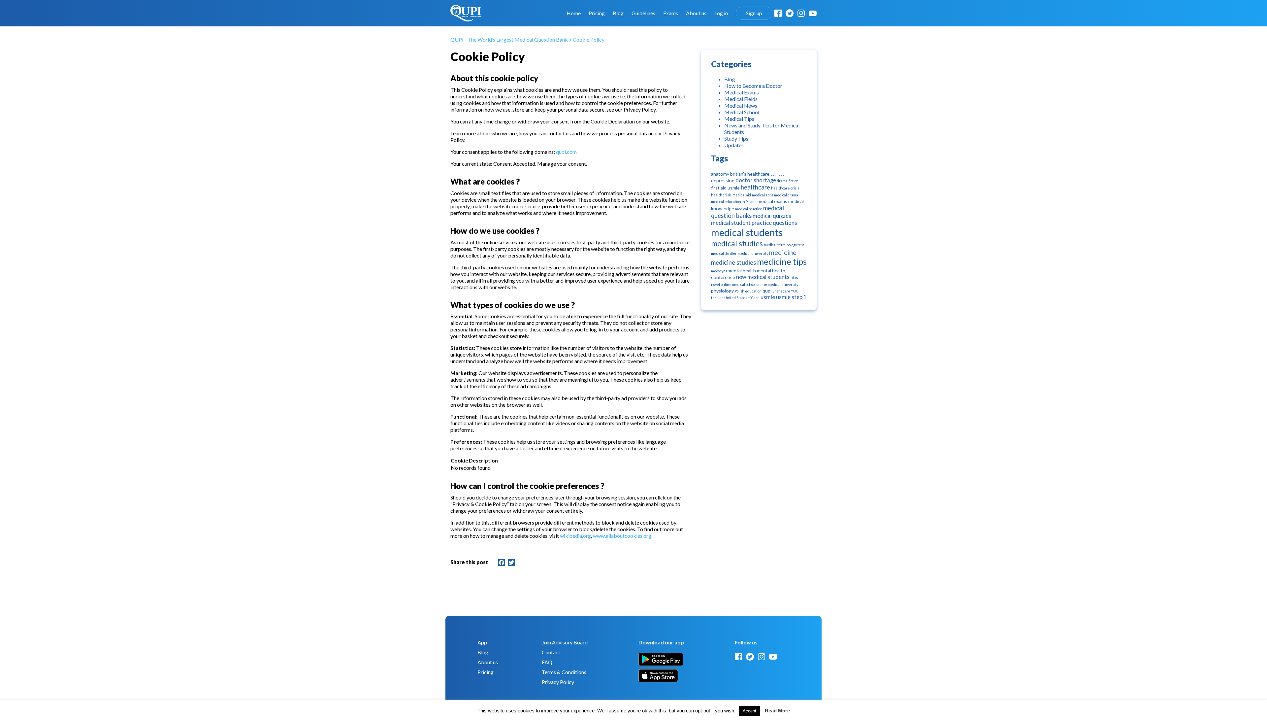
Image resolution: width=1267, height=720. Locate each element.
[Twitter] (790, 13)
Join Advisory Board (565, 642)
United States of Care (742, 297)
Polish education (748, 291)
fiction (793, 181)
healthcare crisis (785, 188)
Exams (670, 13)
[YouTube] (813, 13)
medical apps (762, 195)
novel (715, 284)
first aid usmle (725, 187)
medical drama (786, 195)
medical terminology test (784, 245)
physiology (722, 290)
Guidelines (643, 13)
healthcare (755, 187)
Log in (721, 13)
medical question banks (747, 211)
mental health (742, 270)
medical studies (737, 243)
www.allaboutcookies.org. (622, 535)
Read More (777, 710)
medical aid (741, 195)
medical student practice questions (754, 223)
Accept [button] (749, 710)
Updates (734, 145)
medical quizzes (772, 216)
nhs (794, 277)
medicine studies (733, 262)
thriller (717, 297)
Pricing (597, 13)
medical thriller (724, 253)
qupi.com (566, 152)
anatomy (720, 174)
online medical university (777, 284)
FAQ (547, 662)
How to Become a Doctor (753, 86)
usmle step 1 (791, 297)
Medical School (741, 112)
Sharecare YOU (785, 291)
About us (696, 13)
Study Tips (736, 138)
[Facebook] (778, 13)
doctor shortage (755, 180)
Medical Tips (739, 119)
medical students (747, 232)
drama (782, 181)
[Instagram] (801, 13)
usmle (768, 297)
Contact (551, 652)
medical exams (772, 201)
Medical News (740, 105)
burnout (777, 174)
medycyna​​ (719, 271)
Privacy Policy (558, 682)
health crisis (721, 195)
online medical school (738, 284)
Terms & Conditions (564, 672)
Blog (618, 13)
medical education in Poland (734, 201)
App (482, 642)
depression (722, 180)
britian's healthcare (749, 174)
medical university (753, 253)
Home (574, 13)
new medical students (763, 277)
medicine (782, 252)
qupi (767, 290)
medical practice (748, 209)
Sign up (754, 13)
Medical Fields (741, 99)
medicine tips (782, 262)
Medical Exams (741, 92)
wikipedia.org (575, 535)
